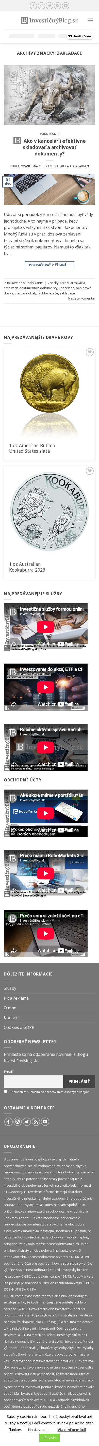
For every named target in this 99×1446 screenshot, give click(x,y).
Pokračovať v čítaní (49, 265)
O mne (10, 1008)
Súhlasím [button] (49, 1437)
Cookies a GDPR (19, 1027)
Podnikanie (49, 134)
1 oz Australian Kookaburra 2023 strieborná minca (27, 570)
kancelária (66, 288)
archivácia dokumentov (21, 288)
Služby (10, 988)
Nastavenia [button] (37, 1429)
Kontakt (11, 1017)
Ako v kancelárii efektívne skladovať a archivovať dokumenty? (54, 147)
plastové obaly (25, 293)
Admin (84, 166)
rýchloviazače (48, 293)
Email (8, 1071)
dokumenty (48, 288)
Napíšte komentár (81, 298)
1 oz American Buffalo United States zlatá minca (32, 451)
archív (64, 282)
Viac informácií (72, 1429)
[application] (46, 627)
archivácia (77, 282)
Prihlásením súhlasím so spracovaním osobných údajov (49, 1092)
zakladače (67, 293)
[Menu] (90, 20)
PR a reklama (16, 998)
